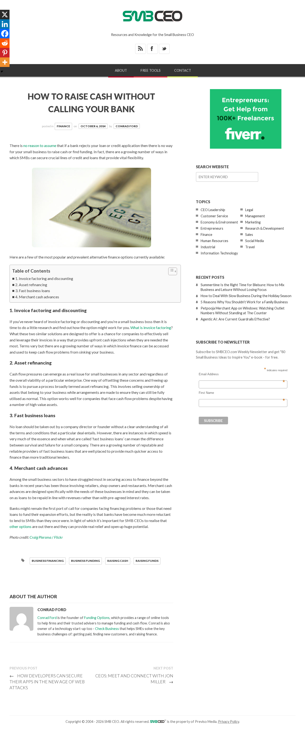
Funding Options (97, 618)
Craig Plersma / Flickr (46, 537)
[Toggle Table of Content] (170, 271)
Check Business (107, 629)
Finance (63, 126)
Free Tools (151, 70)
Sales (249, 235)
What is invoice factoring (150, 327)
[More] (5, 62)
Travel (250, 247)
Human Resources (214, 241)
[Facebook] (5, 33)
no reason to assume (39, 145)
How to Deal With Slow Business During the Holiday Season (246, 296)
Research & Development (264, 228)
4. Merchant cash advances (37, 296)
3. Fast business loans (32, 290)
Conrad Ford (127, 126)
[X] (5, 14)
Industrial (208, 247)
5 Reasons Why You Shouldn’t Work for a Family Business (244, 302)
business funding (85, 561)
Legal (249, 210)
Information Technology (219, 253)
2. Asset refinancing (31, 284)
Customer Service (214, 216)
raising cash (117, 561)
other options (20, 526)
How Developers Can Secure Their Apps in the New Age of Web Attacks (47, 681)
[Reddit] (5, 43)
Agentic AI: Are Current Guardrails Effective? (235, 319)
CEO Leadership (213, 210)
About (121, 70)
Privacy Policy (228, 722)
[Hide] (2, 71)
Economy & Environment (219, 222)
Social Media (254, 241)
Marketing (253, 222)
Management (255, 216)
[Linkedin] (5, 24)
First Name (242, 393)
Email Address (242, 374)
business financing (48, 561)
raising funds (147, 561)
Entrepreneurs (212, 228)
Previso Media (206, 722)
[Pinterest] (5, 52)
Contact (182, 70)
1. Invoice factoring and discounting (44, 278)
